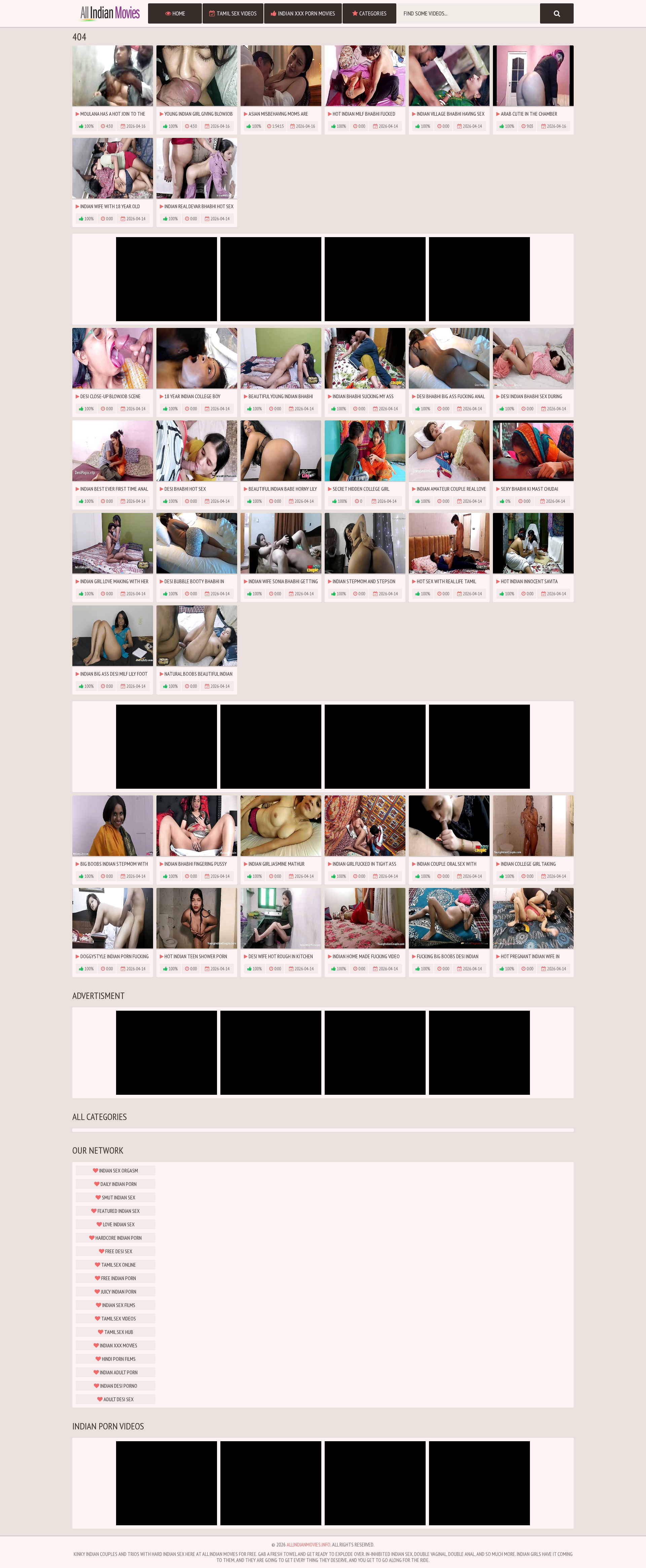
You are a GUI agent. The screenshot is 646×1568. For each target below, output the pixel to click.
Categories (372, 13)
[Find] (557, 13)
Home (178, 13)
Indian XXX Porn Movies (306, 13)
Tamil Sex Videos (236, 13)
